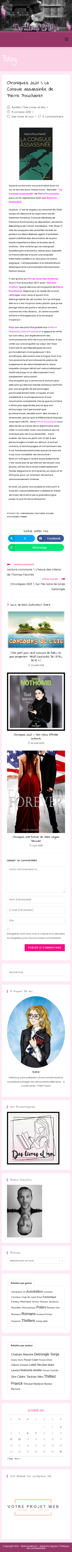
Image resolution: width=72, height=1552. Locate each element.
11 (11, 1439)
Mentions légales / (49, 1546)
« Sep (10, 1458)
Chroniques (27, 513)
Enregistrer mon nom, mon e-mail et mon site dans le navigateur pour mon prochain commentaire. (36, 935)
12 (19, 1439)
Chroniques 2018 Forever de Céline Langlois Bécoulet (36, 839)
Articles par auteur (22, 1345)
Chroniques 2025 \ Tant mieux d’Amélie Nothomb (36, 737)
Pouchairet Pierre (17, 516)
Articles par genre (21, 1283)
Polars (49, 513)
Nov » (18, 1458)
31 (61, 1451)
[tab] (21, 1283)
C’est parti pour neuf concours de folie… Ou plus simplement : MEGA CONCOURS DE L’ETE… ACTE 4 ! (35, 657)
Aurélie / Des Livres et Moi (28, 107)
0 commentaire (52, 116)
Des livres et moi (23, 116)
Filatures (40, 513)
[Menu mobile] (66, 39)
